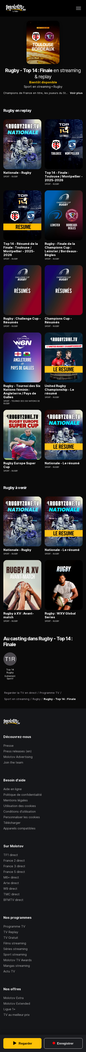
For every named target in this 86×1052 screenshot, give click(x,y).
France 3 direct (14, 866)
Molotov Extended (16, 1003)
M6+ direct (11, 877)
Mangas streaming (16, 966)
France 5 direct (14, 872)
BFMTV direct (13, 900)
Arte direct (11, 883)
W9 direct (10, 889)
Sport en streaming (37, 86)
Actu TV (9, 971)
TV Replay (10, 932)
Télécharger (11, 823)
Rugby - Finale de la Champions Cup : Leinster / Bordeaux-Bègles (61, 249)
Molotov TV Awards (17, 960)
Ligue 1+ (9, 1009)
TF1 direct (10, 855)
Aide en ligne (12, 789)
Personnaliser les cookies (21, 817)
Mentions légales (15, 800)
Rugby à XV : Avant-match (18, 615)
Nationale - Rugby (17, 173)
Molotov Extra (13, 998)
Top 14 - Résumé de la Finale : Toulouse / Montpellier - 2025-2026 (20, 249)
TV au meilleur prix (16, 1015)
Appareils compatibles (19, 828)
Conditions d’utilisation (19, 811)
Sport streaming (15, 954)
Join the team (13, 762)
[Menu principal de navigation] (78, 8)
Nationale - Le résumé (62, 463)
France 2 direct (14, 860)
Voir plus (76, 93)
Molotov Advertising (18, 757)
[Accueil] (15, 8)
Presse (8, 746)
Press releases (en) (17, 751)
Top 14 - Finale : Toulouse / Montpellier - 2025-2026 (64, 176)
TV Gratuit (10, 938)
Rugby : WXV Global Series (60, 615)
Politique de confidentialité (22, 795)
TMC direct (11, 894)
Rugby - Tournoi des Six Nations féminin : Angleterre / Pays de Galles (21, 391)
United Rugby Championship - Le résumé (59, 389)
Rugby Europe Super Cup (19, 465)
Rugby (57, 86)
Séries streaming (15, 949)
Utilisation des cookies (19, 806)
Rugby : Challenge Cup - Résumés (22, 320)
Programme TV (14, 926)
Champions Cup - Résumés (58, 320)
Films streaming (14, 943)
